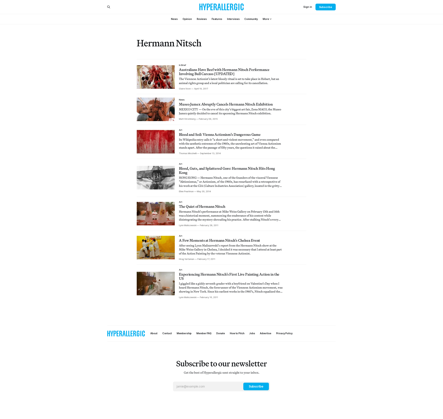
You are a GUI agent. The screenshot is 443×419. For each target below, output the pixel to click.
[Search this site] (108, 7)
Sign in (307, 6)
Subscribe (325, 7)
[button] (266, 18)
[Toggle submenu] (270, 19)
